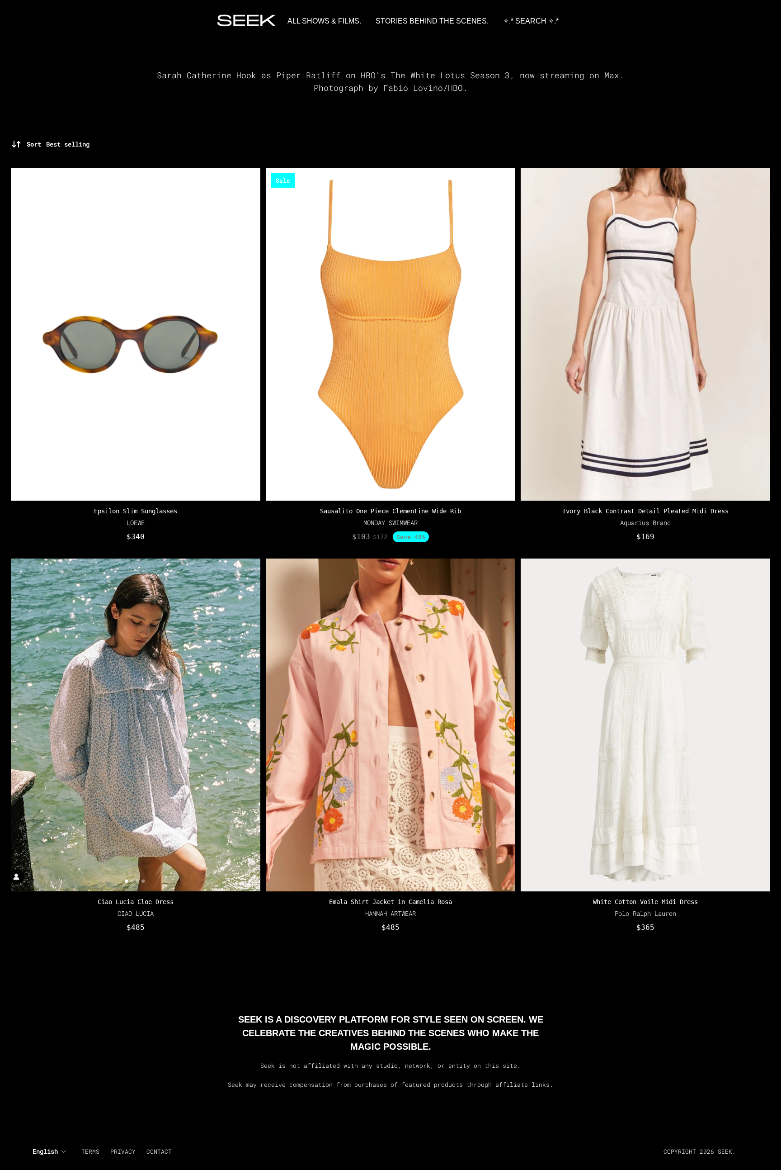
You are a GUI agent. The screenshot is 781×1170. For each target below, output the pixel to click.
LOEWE (136, 522)
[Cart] (755, 21)
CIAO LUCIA (136, 913)
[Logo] (246, 21)
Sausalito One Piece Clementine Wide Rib (390, 511)
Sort (58, 144)
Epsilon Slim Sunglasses (135, 511)
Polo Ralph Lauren (645, 913)
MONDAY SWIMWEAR (390, 522)
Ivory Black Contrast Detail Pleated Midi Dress (645, 511)
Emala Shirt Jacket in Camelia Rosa (390, 901)
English (45, 1151)
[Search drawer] (744, 21)
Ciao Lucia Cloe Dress (136, 901)
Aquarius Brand (645, 522)
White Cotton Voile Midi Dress (645, 901)
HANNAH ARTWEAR (390, 913)
